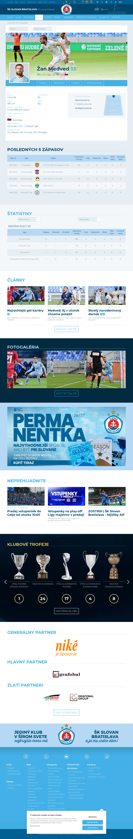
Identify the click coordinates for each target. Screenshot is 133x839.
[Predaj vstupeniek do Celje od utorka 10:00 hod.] (26, 496)
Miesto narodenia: (15, 113)
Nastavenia (93, 817)
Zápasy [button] (47, 17)
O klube (32, 780)
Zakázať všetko (92, 822)
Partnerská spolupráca (32, 798)
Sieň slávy (32, 774)
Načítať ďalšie (66, 329)
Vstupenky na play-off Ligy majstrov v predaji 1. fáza (66, 513)
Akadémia (68, 17)
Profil (43, 83)
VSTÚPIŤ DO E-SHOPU (94, 769)
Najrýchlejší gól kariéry (25, 310)
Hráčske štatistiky (15, 774)
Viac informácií (35, 826)
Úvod (10, 17)
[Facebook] (97, 2)
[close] (101, 811)
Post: (9, 95)
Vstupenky (24, 508)
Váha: (40, 101)
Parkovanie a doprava (57, 794)
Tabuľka (11, 788)
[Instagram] (111, 2)
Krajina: (10, 116)
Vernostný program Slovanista (55, 798)
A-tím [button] (39, 17)
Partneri (32, 794)
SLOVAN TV (104, 17)
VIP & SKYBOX (54, 777)
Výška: (10, 101)
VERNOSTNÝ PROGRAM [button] (86, 17)
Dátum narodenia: (15, 107)
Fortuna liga (24, 307)
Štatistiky (59, 83)
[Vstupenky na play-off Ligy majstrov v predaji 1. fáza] (66, 496)
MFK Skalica (48, 186)
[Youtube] (106, 2)
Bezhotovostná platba (54, 787)
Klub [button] (18, 17)
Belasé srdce (42, 2)
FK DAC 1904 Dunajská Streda (56, 165)
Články (75, 83)
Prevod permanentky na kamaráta (56, 810)
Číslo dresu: (43, 95)
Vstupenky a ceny (55, 768)
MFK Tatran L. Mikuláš (52, 179)
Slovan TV (104, 508)
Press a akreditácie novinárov (35, 790)
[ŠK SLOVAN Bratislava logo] (66, 8)
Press (16, 2)
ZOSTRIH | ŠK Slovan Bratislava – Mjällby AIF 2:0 (106, 513)
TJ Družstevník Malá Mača (54, 193)
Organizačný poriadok (33, 807)
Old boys (32, 777)
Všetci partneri (66, 712)
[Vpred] (128, 582)
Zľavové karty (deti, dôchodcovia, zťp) (55, 781)
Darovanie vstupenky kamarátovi (56, 804)
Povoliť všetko (93, 828)
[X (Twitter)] (102, 2)
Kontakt (32, 785)
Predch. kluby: (13, 130)
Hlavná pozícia (82, 100)
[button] (20, 29)
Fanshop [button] (116, 17)
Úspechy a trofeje (35, 771)
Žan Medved (34, 307)
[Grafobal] (66, 674)
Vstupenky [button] (28, 17)
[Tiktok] (116, 2)
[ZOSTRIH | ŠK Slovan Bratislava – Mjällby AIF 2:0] (107, 496)
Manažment (33, 783)
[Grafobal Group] (81, 697)
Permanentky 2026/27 (53, 772)
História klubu (66, 611)
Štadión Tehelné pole (36, 803)
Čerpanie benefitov (76, 798)
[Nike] (66, 648)
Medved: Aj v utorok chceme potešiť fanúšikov (63, 312)
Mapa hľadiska (54, 791)
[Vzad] (5, 582)
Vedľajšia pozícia (83, 108)
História (31, 768)
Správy (57, 17)
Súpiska (24, 23)
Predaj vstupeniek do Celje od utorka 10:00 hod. (24, 513)
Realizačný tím (14, 771)
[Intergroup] (51, 697)
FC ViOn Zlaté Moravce (53, 172)
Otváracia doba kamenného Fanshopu (96, 775)
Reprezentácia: (13, 124)
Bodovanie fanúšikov (77, 795)
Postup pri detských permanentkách (76, 790)
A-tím (16, 23)
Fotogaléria (94, 83)
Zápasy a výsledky (15, 785)
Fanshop (52, 2)
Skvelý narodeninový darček (104, 312)
